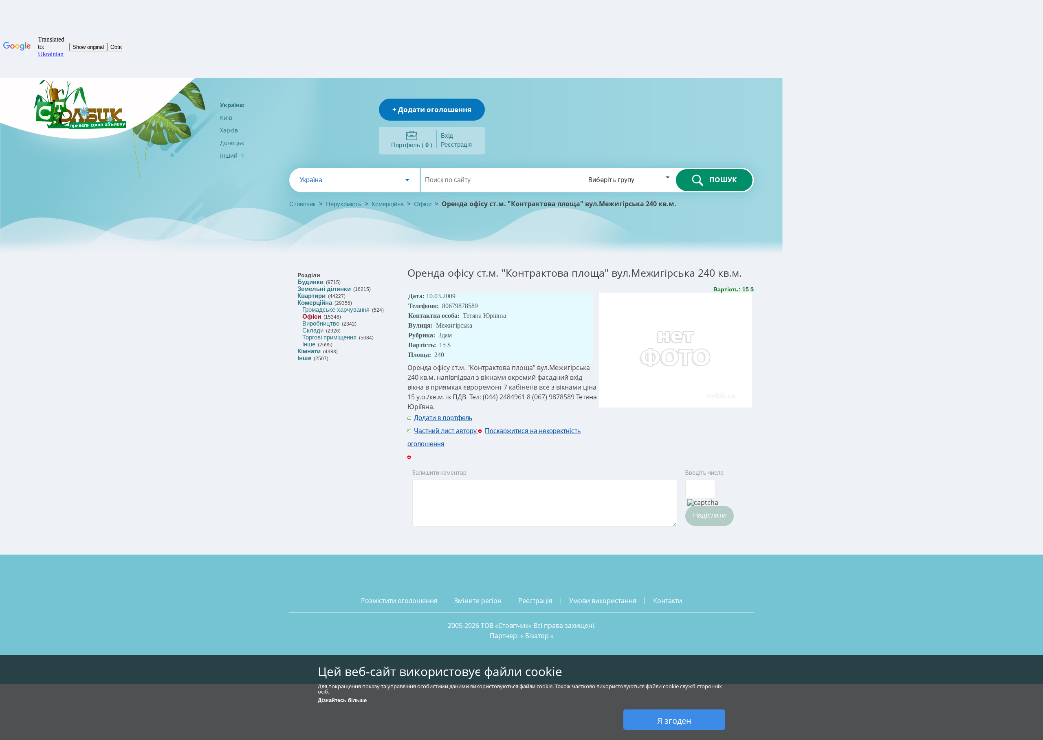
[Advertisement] (646, 424)
